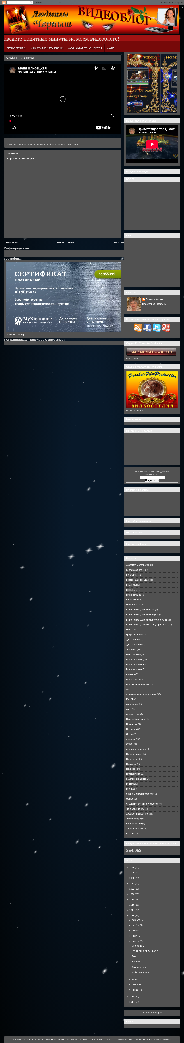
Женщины (131, 649)
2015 (131, 996)
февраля (136, 984)
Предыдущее (11, 242)
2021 (131, 889)
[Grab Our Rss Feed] (138, 331)
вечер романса (133, 595)
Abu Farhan (130, 1039)
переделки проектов (136, 749)
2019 (131, 899)
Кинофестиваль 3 (135, 664)
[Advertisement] (152, 206)
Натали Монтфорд (135, 719)
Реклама (130, 784)
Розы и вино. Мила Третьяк (145, 951)
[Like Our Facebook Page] (147, 331)
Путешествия (133, 774)
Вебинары (131, 585)
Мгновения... (138, 946)
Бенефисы (131, 575)
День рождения (134, 644)
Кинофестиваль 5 (135, 669)
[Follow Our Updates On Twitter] (157, 331)
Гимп (128, 629)
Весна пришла (139, 967)
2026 (131, 867)
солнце (130, 799)
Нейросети (131, 724)
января (135, 990)
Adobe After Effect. (135, 828)
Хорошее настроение (137, 814)
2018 (131, 905)
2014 (131, 1002)
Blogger (158, 1012)
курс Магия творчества (137, 684)
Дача (134, 956)
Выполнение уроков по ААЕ (140, 610)
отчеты (130, 744)
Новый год (131, 729)
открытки (130, 739)
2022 (131, 883)
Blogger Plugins (145, 1039)
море (128, 709)
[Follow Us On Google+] (166, 331)
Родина (130, 789)
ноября (135, 925)
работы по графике (136, 779)
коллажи (130, 674)
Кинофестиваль (134, 659)
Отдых (129, 734)
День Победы (133, 639)
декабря (136, 920)
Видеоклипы (132, 599)
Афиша (110, 48)
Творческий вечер (135, 809)
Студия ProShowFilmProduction (142, 804)
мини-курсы (132, 704)
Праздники (131, 759)
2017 (131, 910)
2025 (131, 872)
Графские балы (134, 634)
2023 (131, 878)
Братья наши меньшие (138, 580)
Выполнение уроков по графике (142, 615)
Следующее (118, 242)
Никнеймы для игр (15, 335)
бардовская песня (135, 570)
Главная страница (16, 48)
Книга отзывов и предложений (47, 48)
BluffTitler (130, 833)
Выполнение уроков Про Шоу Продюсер (146, 624)
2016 (131, 915)
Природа (130, 769)
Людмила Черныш (155, 299)
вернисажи (131, 590)
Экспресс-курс (133, 818)
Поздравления (133, 754)
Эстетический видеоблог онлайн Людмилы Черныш (51, 1039)
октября (136, 930)
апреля (135, 941)
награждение (133, 714)
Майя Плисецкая (20, 58)
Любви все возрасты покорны (141, 694)
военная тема (133, 604)
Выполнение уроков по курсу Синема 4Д (146, 620)
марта (135, 979)
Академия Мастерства (137, 565)
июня (134, 936)
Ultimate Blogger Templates (86, 1039)
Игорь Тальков (133, 654)
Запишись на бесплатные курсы (85, 48)
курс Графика (133, 679)
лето (128, 689)
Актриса (136, 961)
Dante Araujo (106, 1039)
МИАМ (129, 699)
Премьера (131, 764)
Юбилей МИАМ (134, 823)
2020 (131, 894)
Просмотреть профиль (154, 304)
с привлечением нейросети (140, 794)
